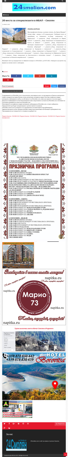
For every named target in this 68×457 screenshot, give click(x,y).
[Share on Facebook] (16, 76)
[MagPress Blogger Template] (34, 7)
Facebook (62, 86)
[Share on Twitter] (28, 76)
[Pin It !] (8, 80)
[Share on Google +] (40, 76)
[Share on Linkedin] (51, 76)
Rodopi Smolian (8, 455)
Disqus (54, 86)
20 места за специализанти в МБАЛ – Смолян (28, 20)
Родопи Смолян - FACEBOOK (10, 116)
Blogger (47, 86)
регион (6, 71)
